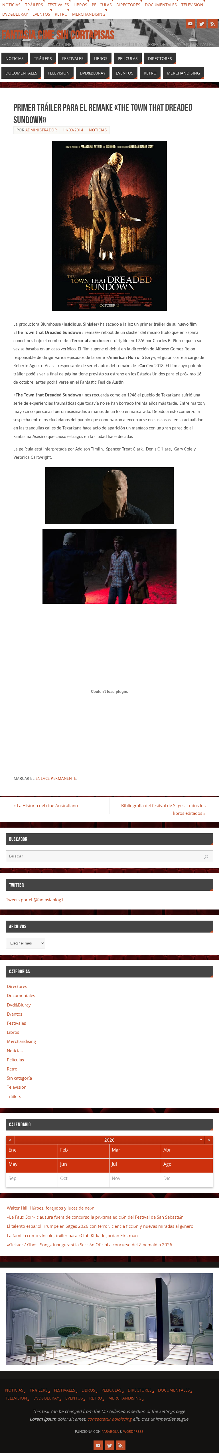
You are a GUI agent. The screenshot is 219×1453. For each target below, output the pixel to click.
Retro (61, 14)
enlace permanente (56, 778)
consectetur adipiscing (109, 1419)
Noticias (11, 4)
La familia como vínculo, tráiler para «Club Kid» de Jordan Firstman (72, 1235)
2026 (109, 1140)
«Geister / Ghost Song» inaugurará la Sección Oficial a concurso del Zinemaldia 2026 (89, 1244)
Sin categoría (19, 1078)
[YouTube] (190, 23)
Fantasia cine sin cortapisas (57, 34)
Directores (128, 4)
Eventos (41, 14)
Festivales (58, 4)
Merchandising (88, 14)
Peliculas (102, 4)
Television (192, 4)
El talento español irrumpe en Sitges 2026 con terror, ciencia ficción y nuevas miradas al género (100, 1226)
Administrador (41, 130)
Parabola (110, 1431)
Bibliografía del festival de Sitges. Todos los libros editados (163, 809)
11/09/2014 (73, 130)
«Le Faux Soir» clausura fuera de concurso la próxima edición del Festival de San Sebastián (95, 1217)
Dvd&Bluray (15, 14)
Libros (80, 4)
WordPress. (133, 1431)
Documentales (161, 4)
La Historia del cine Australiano (45, 805)
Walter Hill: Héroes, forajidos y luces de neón (50, 1208)
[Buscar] (206, 857)
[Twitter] (201, 23)
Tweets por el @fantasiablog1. (35, 899)
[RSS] (213, 23)
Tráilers (34, 4)
